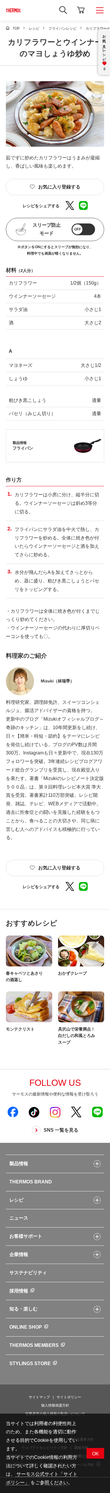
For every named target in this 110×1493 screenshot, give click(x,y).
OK (95, 1453)
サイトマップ (39, 1397)
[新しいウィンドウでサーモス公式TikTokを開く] (34, 1112)
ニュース (18, 1217)
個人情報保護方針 (55, 1405)
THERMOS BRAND (30, 1181)
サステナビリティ (28, 1272)
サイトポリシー (69, 1397)
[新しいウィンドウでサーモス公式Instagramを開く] (55, 1112)
